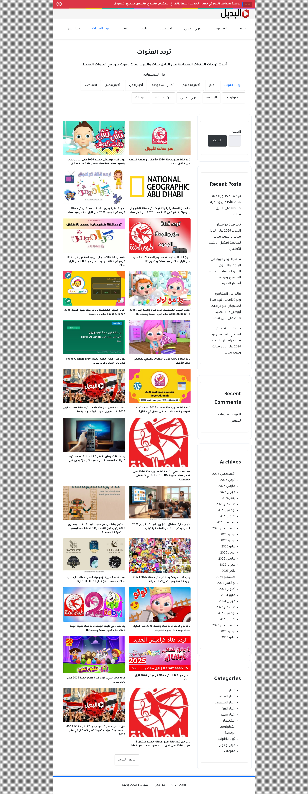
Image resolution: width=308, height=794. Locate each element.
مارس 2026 (226, 486)
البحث (236, 132)
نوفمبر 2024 (226, 583)
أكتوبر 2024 (227, 589)
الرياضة (211, 98)
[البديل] (235, 14)
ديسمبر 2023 (225, 607)
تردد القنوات (232, 85)
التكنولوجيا (233, 98)
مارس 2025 (226, 559)
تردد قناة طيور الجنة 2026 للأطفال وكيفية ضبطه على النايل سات (225, 205)
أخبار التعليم (191, 85)
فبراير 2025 (227, 565)
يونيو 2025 (227, 541)
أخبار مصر (113, 85)
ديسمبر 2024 (225, 577)
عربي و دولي (188, 98)
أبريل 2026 (227, 480)
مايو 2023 (228, 638)
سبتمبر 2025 (226, 522)
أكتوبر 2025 (227, 516)
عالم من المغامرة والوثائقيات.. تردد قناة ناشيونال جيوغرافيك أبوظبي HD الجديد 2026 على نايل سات (225, 306)
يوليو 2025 (227, 535)
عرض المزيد (126, 760)
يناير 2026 (228, 498)
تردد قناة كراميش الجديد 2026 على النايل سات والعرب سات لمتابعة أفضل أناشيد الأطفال (225, 237)
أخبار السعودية (163, 85)
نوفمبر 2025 (226, 510)
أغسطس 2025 (223, 529)
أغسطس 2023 (223, 625)
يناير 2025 (228, 571)
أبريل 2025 (227, 553)
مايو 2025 (228, 547)
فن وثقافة (163, 98)
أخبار (212, 85)
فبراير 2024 (227, 601)
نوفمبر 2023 (226, 613)
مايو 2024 (228, 595)
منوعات (141, 98)
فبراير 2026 (227, 492)
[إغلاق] (59, 4)
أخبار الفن (136, 85)
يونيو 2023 (227, 632)
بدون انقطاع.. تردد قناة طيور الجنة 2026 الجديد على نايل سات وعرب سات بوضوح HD (182, 4)
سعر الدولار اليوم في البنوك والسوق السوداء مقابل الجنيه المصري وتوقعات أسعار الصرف (225, 272)
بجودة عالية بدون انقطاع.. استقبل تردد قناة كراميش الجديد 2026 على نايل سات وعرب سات (225, 341)
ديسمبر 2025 (225, 504)
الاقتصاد (90, 85)
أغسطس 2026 (223, 474)
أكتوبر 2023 (227, 619)
